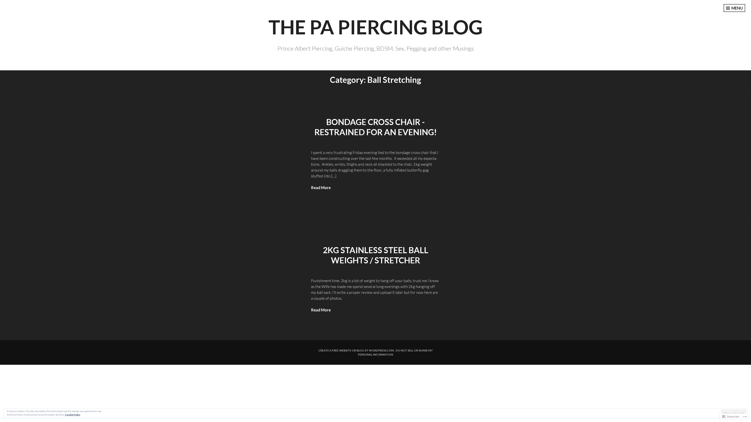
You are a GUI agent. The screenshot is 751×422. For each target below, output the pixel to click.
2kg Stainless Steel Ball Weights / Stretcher (375, 255)
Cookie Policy (72, 414)
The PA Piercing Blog (376, 26)
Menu (737, 8)
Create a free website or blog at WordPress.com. (356, 350)
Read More (321, 187)
